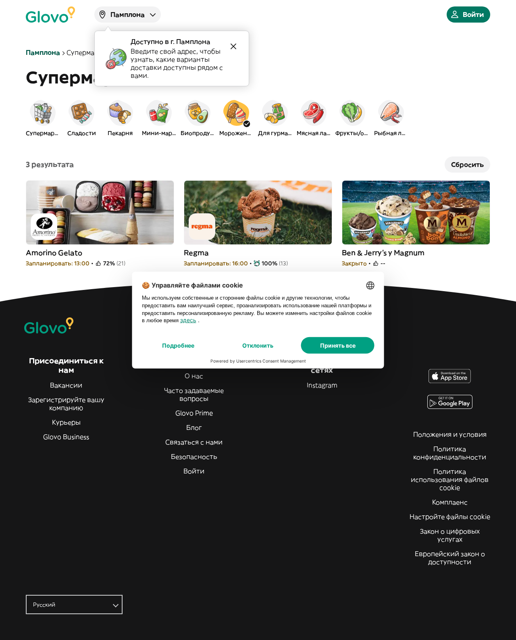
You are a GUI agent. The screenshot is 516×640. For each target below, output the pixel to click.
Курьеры (66, 422)
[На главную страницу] (50, 14)
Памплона (43, 52)
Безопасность (194, 456)
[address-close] (233, 46)
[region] (258, 117)
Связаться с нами (194, 442)
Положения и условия (450, 434)
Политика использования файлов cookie (450, 479)
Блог (194, 427)
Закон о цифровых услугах (450, 535)
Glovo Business (66, 437)
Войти (193, 471)
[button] (43, 117)
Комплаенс (450, 502)
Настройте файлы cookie (450, 517)
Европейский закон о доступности (450, 558)
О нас (194, 376)
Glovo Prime (194, 413)
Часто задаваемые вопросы (194, 394)
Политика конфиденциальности (449, 453)
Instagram (322, 385)
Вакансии (66, 385)
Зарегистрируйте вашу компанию (66, 404)
